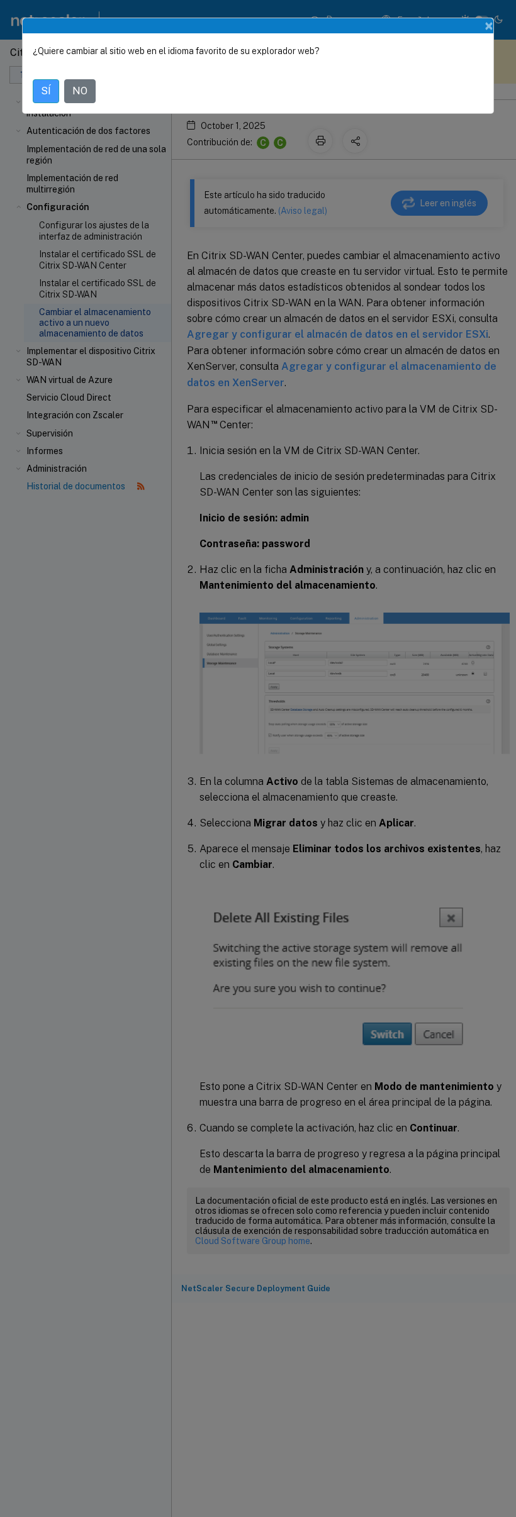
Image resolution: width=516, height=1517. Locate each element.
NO (79, 91)
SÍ (46, 91)
